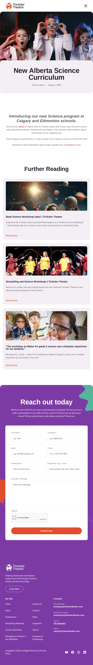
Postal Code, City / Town (57, 463)
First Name (16, 433)
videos (22, 127)
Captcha (14, 511)
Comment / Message (19, 479)
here (71, 145)
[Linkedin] (85, 652)
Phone (50, 448)
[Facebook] (73, 652)
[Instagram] (79, 652)
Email (14, 448)
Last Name (52, 433)
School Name (17, 463)
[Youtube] (66, 652)
